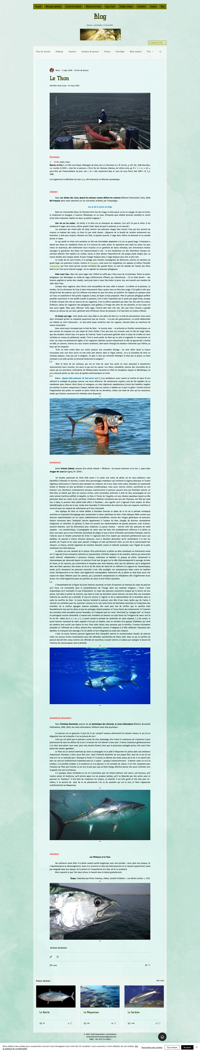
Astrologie (120, 51)
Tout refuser (172, 1047)
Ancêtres (72, 51)
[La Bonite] (56, 997)
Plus (149, 51)
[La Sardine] (144, 997)
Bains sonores (135, 51)
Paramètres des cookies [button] (151, 1047)
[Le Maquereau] (100, 997)
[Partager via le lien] (51, 956)
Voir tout (160, 980)
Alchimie (59, 51)
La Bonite (44, 1012)
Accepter (187, 1047)
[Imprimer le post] (57, 956)
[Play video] (100, 121)
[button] (160, 51)
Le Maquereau (91, 1012)
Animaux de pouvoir (90, 51)
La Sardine (133, 1012)
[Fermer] (196, 1047)
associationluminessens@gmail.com (101, 1036)
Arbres (107, 51)
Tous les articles (43, 51)
